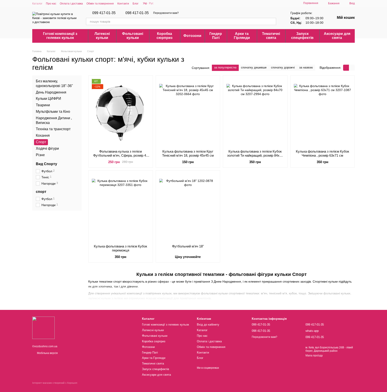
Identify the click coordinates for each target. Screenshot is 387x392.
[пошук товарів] (272, 21)
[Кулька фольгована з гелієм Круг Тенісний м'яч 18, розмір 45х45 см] (188, 112)
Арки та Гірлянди (242, 36)
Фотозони (192, 36)
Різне (40, 155)
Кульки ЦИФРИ (48, 98)
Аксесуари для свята (337, 36)
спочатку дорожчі (283, 67)
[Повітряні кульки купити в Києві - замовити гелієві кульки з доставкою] (43, 327)
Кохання (43, 135)
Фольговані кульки (132, 36)
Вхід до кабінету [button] (208, 324)
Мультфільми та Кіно (53, 111)
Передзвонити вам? (166, 13)
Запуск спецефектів (302, 36)
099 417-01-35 (104, 13)
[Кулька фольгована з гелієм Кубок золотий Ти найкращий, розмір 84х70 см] (255, 112)
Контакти (123, 3)
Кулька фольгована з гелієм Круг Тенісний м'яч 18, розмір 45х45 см (188, 153)
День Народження (51, 92)
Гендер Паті (215, 36)
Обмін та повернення (100, 3)
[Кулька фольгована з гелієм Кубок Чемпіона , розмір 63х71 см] (322, 112)
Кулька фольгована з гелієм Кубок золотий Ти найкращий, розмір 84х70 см (255, 155)
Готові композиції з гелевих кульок (60, 36)
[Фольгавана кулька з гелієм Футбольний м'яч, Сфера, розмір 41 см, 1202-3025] (120, 112)
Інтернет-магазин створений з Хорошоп (54, 382)
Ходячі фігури (47, 148)
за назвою (306, 67)
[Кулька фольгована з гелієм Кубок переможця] (120, 207)
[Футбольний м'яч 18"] (188, 207)
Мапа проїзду (314, 355)
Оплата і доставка (71, 3)
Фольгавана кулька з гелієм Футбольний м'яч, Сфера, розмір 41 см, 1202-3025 (120, 155)
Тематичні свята (271, 36)
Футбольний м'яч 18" (188, 246)
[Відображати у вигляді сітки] (346, 68)
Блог (135, 3)
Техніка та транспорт (53, 129)
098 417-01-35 (137, 13)
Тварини (43, 105)
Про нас (51, 3)
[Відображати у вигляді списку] (352, 68)
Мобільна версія (47, 353)
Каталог (37, 3)
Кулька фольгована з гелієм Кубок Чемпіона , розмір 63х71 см (322, 153)
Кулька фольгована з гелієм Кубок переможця (120, 248)
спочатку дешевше (254, 67)
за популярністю (225, 67)
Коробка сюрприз (164, 36)
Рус (151, 3)
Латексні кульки (102, 36)
